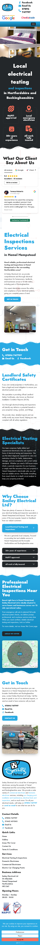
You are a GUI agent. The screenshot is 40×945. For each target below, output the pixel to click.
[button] (19, 170)
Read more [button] (29, 210)
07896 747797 (30, 803)
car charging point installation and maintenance (19, 796)
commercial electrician (17, 793)
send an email (9, 805)
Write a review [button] (11, 183)
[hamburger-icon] (33, 24)
